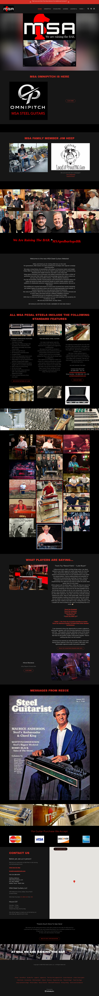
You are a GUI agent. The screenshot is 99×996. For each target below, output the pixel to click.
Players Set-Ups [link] (57, 980)
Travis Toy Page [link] (77, 980)
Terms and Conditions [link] (76, 982)
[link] (8, 8)
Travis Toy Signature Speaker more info (70, 648)
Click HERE (70, 100)
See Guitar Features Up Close (21, 381)
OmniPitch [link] (47, 9)
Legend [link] (65, 9)
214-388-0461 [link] (24, 897)
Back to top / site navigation (49, 938)
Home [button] (16, 977)
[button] (82, 9)
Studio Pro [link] (57, 9)
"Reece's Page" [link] (67, 980)
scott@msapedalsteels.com (77, 376)
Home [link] (40, 9)
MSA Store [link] (20, 980)
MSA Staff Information (77, 952)
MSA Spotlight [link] (36, 980)
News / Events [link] (43, 982)
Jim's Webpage (70, 174)
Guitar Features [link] (67, 977)
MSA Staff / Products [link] (54, 982)
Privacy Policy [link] (65, 982)
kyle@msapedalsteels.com (77, 372)
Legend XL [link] (73, 9)
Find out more (77, 380)
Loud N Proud (71, 176)
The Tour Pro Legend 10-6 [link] (54, 977)
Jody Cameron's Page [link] (22, 982)
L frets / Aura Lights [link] (78, 977)
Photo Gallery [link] (34, 982)
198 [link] (32, 897)
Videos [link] (44, 980)
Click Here (28, 670)
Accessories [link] (27, 980)
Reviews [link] (49, 980)
